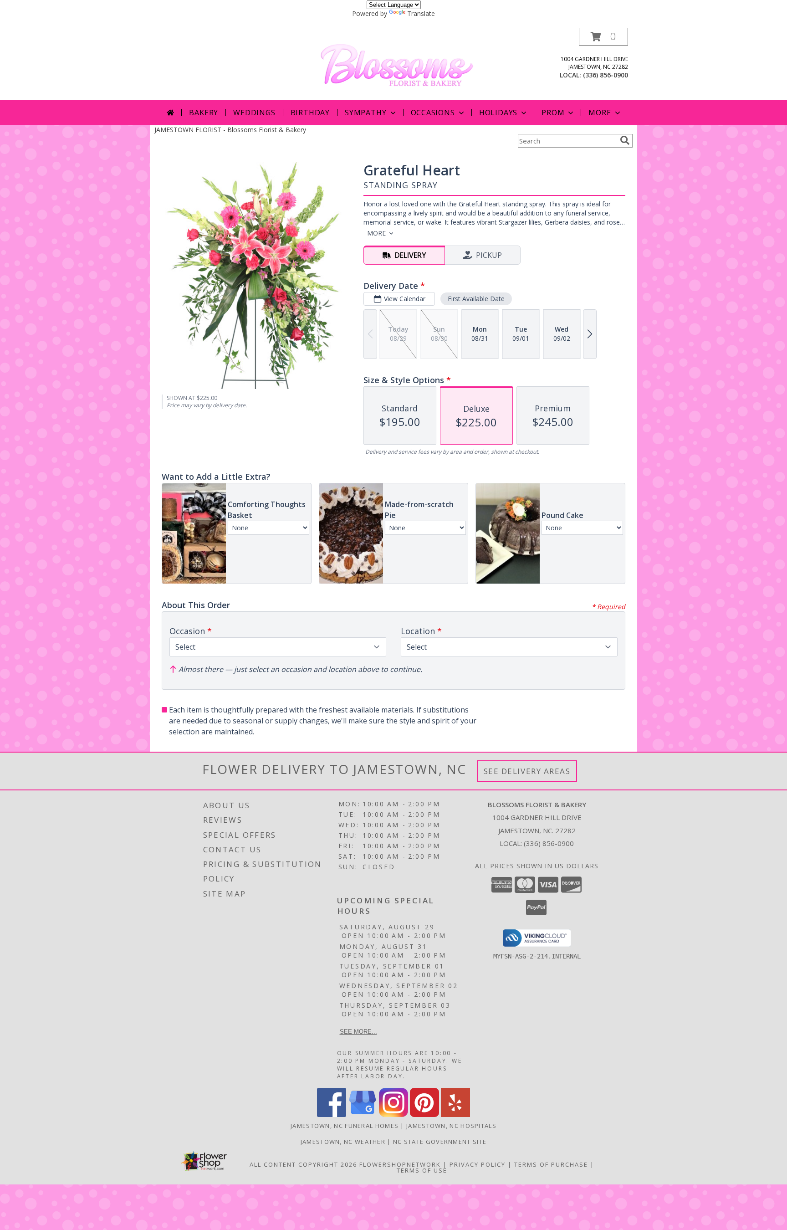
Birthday (310, 113)
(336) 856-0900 (605, 75)
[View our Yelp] (455, 1114)
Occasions (433, 113)
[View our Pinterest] (424, 1114)
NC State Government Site (439, 1142)
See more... (358, 1031)
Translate (421, 13)
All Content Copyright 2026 (303, 1164)
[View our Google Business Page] (362, 1114)
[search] (625, 140)
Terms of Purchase (551, 1164)
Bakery (203, 113)
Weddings (254, 113)
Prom (553, 113)
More (599, 113)
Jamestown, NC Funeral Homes (345, 1126)
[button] (603, 37)
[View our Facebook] (331, 1114)
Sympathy (365, 113)
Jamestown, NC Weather (343, 1142)
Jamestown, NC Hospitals (451, 1126)
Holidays (498, 113)
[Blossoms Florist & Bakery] (397, 63)
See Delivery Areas (527, 771)
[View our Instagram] (393, 1114)
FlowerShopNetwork (400, 1164)
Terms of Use (422, 1170)
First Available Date (476, 298)
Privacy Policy (478, 1164)
